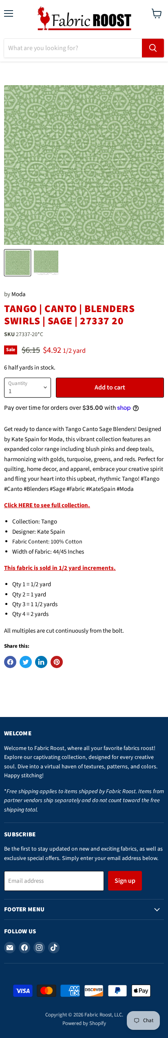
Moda (18, 294)
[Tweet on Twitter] (26, 662)
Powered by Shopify (84, 1023)
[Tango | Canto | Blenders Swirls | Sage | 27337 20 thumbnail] (17, 263)
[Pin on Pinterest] (57, 662)
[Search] (153, 48)
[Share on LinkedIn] (41, 662)
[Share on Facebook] (10, 662)
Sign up (125, 880)
